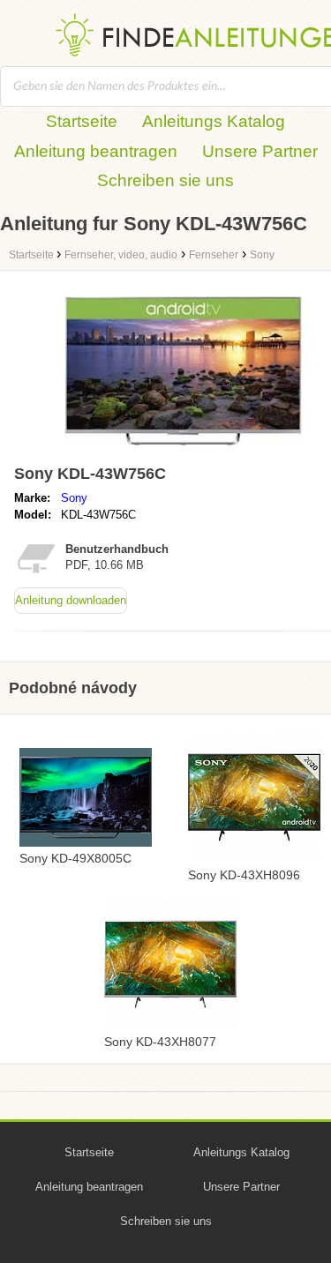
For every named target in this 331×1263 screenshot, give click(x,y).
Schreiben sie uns (165, 180)
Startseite (81, 121)
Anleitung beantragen (95, 151)
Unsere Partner (260, 151)
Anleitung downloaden (70, 600)
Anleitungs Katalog (213, 121)
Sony (74, 497)
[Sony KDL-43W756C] (183, 449)
